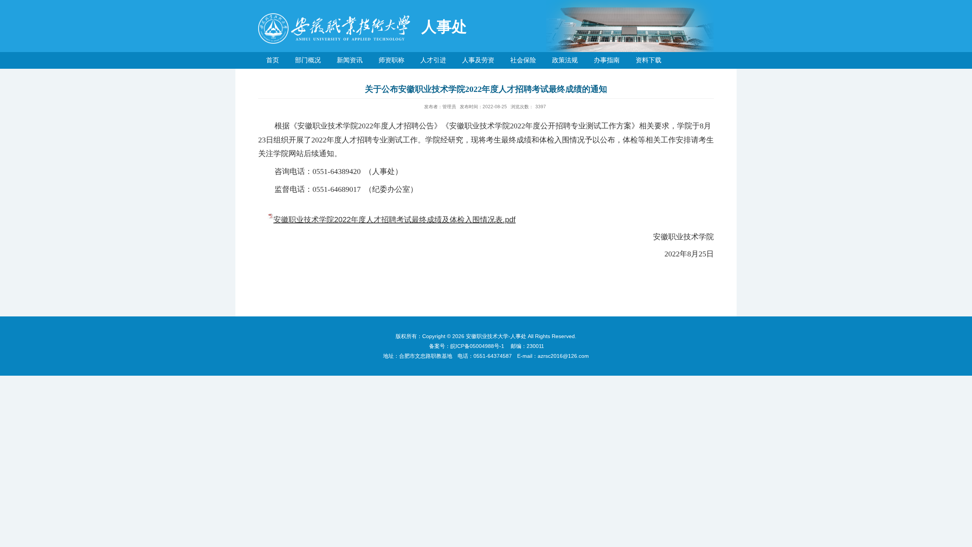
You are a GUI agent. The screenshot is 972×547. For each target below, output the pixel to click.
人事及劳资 (478, 60)
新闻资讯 (350, 60)
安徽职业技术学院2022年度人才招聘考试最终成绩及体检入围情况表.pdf (394, 219)
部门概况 (308, 60)
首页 (272, 60)
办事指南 (607, 60)
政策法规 (565, 60)
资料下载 (648, 60)
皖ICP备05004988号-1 (477, 346)
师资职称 (391, 60)
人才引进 (433, 60)
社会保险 (523, 60)
